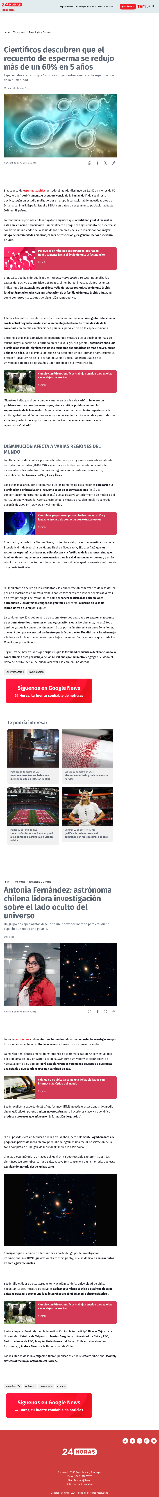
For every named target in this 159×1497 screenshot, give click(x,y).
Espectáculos (66, 6)
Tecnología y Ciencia (85, 6)
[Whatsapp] (89, 163)
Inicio (7, 32)
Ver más (42, 262)
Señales (128, 6)
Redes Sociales (105, 6)
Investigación (36, 672)
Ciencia (61, 1386)
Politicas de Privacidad (79, 1484)
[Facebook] (97, 163)
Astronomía (46, 1386)
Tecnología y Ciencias (40, 32)
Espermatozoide (14, 672)
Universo (30, 1386)
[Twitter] (105, 163)
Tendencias (19, 32)
